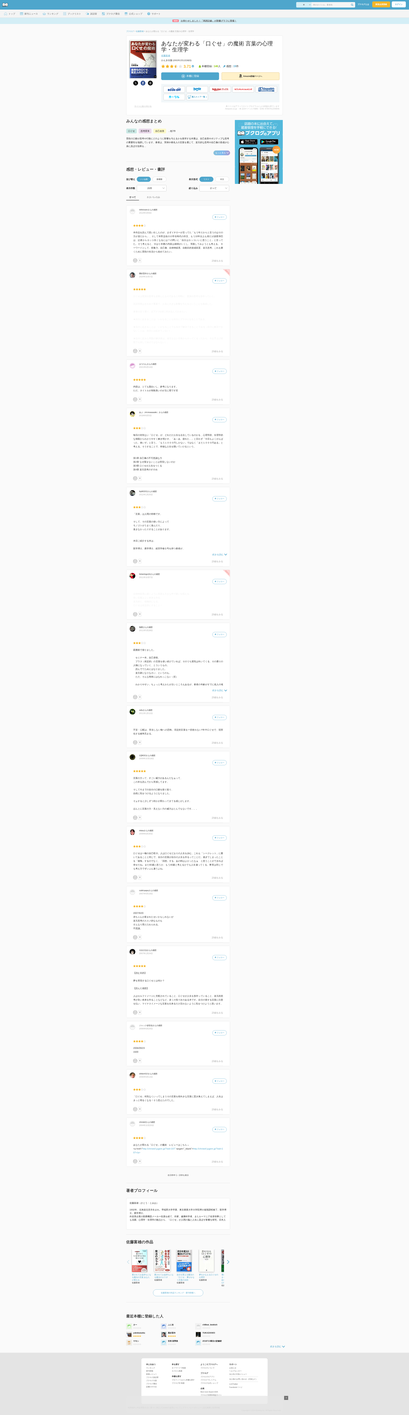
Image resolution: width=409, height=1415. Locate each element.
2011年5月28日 (146, 630)
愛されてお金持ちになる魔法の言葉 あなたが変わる (141, 1277)
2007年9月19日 (146, 894)
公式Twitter (233, 1384)
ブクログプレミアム (208, 1380)
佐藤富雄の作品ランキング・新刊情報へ (178, 1293)
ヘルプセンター (235, 1371)
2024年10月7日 (146, 277)
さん (145, 210)
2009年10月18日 (146, 758)
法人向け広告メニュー (238, 1374)
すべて (132, 197)
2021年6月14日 (146, 367)
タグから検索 (177, 1371)
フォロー (220, 217)
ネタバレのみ (153, 197)
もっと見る (220, 153)
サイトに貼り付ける (143, 106)
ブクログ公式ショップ (209, 1383)
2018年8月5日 (145, 415)
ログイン (399, 4)
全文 (222, 179)
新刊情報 (149, 1371)
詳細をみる (217, 260)
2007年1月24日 (146, 953)
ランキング (150, 1368)
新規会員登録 (381, 4)
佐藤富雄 (165, 55)
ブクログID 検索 (178, 1383)
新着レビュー (151, 1374)
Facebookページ (235, 1387)
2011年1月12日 (146, 713)
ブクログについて (208, 1368)
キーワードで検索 (179, 1368)
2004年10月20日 (146, 1125)
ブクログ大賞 (151, 1380)
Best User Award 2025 (209, 1392)
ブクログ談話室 (152, 1377)
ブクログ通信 (151, 1384)
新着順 (159, 179)
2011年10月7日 (146, 577)
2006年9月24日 (146, 1029)
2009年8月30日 (146, 834)
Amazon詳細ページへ (252, 76)
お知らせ (232, 1368)
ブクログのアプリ (208, 1377)
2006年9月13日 (146, 1077)
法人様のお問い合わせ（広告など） (243, 1379)
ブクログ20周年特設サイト (211, 1395)
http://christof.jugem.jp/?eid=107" (159, 1148)
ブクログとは (363, 4)
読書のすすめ (151, 1387)
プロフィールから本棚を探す (183, 1380)
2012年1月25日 (146, 495)
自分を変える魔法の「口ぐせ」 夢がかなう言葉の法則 (185, 1277)
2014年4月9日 (145, 213)
